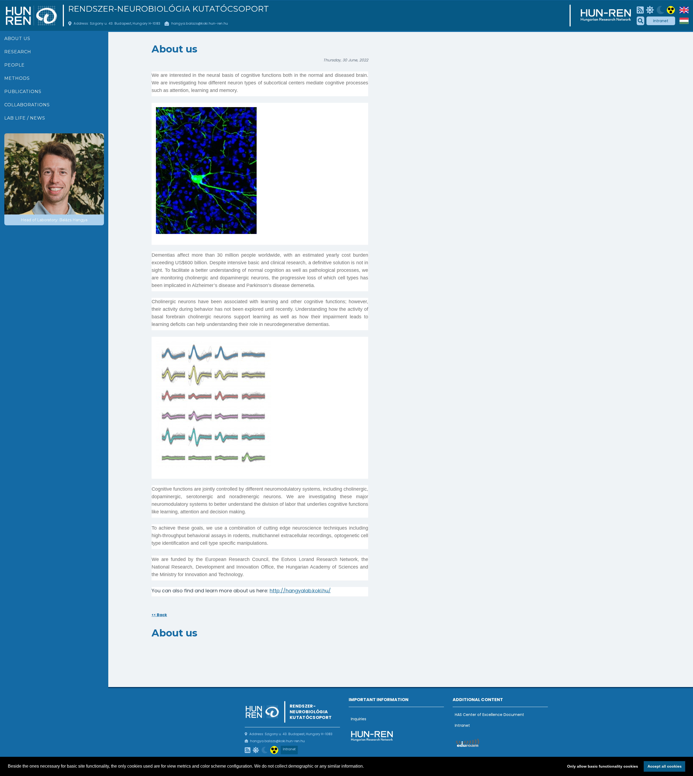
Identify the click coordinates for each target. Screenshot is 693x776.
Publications (22, 91)
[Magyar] (684, 21)
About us (17, 38)
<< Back (159, 615)
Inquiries (358, 719)
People (14, 65)
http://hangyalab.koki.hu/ (300, 590)
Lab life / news (24, 118)
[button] (366, 767)
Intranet (660, 21)
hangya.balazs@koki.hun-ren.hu (199, 23)
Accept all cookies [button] (665, 766)
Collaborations (27, 104)
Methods (17, 78)
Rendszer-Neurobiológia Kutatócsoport (168, 9)
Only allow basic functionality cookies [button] (602, 766)
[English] (684, 10)
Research (17, 51)
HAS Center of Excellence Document (489, 714)
